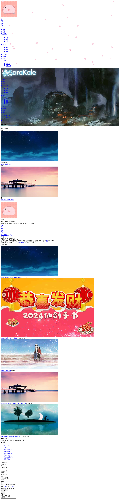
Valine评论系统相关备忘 (7, 200)
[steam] (5, 235)
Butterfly (12, 486)
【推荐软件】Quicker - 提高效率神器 (11, 277)
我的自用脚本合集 (6, 371)
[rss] (11, 235)
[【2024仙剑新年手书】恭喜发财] (47, 336)
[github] (7, 235)
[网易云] (4, 235)
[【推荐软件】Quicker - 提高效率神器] (29, 275)
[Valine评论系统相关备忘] (29, 196)
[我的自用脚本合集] (29, 369)
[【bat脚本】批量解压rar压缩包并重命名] (29, 434)
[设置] (2, 492)
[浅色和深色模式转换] (4, 490)
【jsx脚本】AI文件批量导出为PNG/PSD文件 (13, 403)
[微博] (9, 235)
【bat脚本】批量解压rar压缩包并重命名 (12, 436)
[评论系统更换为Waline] (29, 161)
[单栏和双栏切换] (6, 490)
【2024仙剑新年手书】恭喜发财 (10, 338)
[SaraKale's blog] (20, 77)
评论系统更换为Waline (7, 164)
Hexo (5, 486)
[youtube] (2, 235)
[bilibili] (1, 235)
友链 (47, 241)
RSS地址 (21, 243)
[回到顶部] (4, 492)
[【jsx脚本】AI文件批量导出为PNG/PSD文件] (29, 401)
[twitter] (10, 235)
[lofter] (6, 235)
